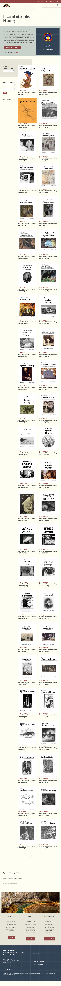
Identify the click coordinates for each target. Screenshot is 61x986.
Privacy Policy (38, 961)
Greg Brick (50, 49)
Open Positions (38, 964)
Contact (52, 1)
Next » (42, 856)
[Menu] (58, 5)
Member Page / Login (41, 1)
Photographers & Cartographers (39, 957)
